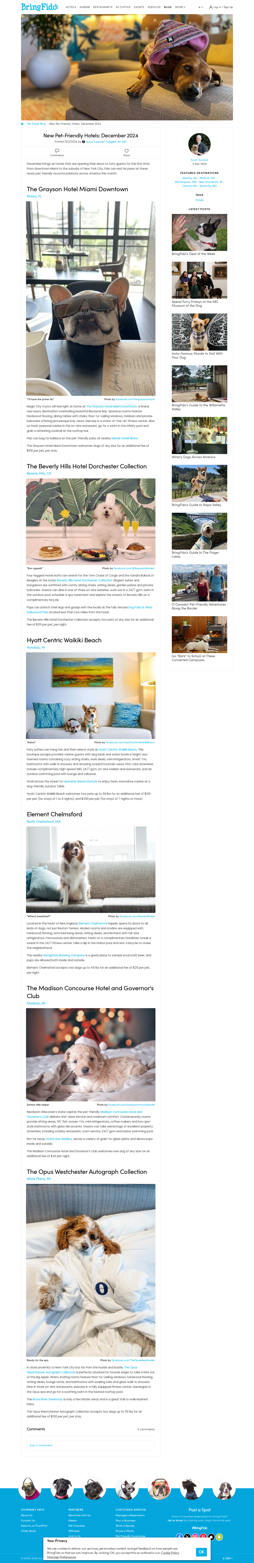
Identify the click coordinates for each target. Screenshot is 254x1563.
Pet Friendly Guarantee (130, 1536)
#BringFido (199, 1528)
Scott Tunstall (95, 142)
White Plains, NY (39, 1179)
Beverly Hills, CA (39, 473)
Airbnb (85, 7)
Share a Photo (125, 1531)
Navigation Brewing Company (64, 955)
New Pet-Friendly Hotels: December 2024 (75, 124)
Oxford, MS (190, 186)
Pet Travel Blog (36, 124)
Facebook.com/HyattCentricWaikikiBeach (130, 742)
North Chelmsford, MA (43, 821)
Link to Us (74, 1536)
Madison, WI (36, 1003)
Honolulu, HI (36, 647)
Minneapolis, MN (185, 182)
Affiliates (74, 1531)
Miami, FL (34, 196)
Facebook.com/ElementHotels (137, 916)
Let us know (175, 1520)
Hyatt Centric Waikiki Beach (118, 749)
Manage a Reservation (130, 1515)
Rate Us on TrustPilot (34, 1526)
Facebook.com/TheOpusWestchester (133, 1360)
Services (154, 7)
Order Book (28, 1531)
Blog (168, 7)
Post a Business (126, 1520)
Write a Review (125, 1526)
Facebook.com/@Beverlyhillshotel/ (134, 568)
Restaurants (102, 7)
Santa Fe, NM (208, 186)
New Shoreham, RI (210, 182)
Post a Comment (41, 1445)
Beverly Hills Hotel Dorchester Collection (84, 580)
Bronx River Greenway (48, 1399)
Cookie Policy (170, 1553)
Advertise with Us (79, 1515)
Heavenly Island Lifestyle (80, 781)
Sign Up (228, 7)
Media (72, 1520)
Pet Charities (76, 1526)
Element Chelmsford (93, 923)
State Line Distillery (59, 1139)
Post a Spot (200, 1510)
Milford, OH (207, 178)
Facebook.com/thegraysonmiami (135, 399)
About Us (27, 1515)
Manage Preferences (61, 1557)
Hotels (71, 7)
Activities (123, 7)
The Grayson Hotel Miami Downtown (111, 406)
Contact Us (28, 1520)
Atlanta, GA (190, 178)
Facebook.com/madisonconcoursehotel (131, 1104)
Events (139, 7)
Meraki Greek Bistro (125, 438)
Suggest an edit (116, 142)
